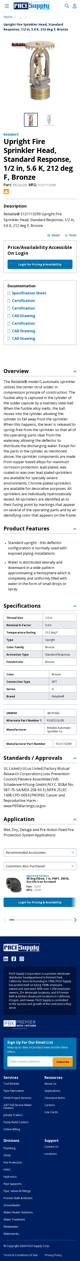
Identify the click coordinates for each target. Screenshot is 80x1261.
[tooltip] (21, 16)
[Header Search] (67, 6)
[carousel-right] (75, 920)
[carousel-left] (5, 920)
